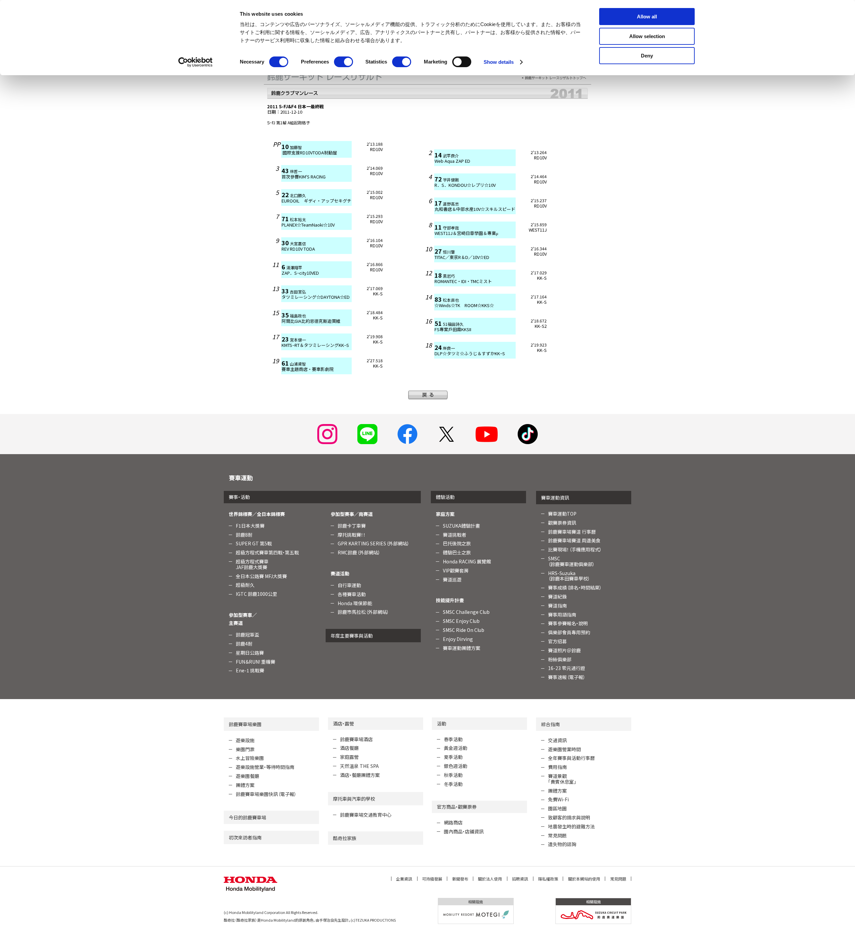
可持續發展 (432, 879)
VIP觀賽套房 (456, 570)
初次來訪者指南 (245, 837)
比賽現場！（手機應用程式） (575, 549)
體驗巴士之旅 (457, 552)
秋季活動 (453, 775)
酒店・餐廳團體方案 (360, 775)
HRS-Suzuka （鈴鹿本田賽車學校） (569, 576)
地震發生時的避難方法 (571, 826)
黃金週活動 (455, 748)
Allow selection (647, 36)
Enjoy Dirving (458, 639)
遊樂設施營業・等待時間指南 (265, 767)
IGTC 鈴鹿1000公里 (256, 593)
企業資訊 (404, 879)
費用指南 (557, 767)
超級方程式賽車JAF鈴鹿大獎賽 (252, 564)
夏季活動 (453, 757)
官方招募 (557, 641)
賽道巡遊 (452, 579)
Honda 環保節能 (355, 603)
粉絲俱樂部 (559, 659)
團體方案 (245, 785)
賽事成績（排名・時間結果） (575, 587)
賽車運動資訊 (555, 497)
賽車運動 (241, 477)
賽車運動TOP (562, 513)
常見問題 (557, 835)
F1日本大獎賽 (250, 525)
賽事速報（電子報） (566, 677)
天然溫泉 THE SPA (359, 766)
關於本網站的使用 (584, 879)
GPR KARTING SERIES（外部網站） (373, 543)
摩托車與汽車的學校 (354, 798)
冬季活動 (453, 784)
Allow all (647, 16)
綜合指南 (550, 724)
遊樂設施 (245, 740)
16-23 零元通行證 (566, 668)
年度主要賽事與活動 (352, 635)
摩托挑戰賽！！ (352, 534)
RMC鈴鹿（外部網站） (359, 552)
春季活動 (453, 739)
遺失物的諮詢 (562, 844)
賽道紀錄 (557, 596)
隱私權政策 (548, 879)
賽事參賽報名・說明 (568, 623)
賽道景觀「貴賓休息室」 (562, 779)
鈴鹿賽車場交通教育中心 (365, 814)
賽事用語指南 (562, 614)
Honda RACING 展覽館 (467, 561)
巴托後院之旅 (457, 543)
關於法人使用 (490, 879)
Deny (647, 55)
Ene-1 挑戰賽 (250, 670)
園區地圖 (557, 808)
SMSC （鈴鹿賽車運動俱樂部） (571, 561)
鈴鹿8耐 (244, 534)
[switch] (343, 61)
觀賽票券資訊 (562, 522)
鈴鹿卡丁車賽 (352, 525)
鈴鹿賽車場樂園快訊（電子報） (266, 794)
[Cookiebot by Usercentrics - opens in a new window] (195, 62)
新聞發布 (460, 879)
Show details (499, 62)
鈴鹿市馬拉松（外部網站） (363, 612)
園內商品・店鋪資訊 (464, 831)
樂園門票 (245, 749)
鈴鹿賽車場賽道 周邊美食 (574, 540)
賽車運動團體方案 (461, 648)
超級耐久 (245, 584)
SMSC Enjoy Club (461, 621)
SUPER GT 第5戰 (254, 543)
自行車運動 (349, 585)
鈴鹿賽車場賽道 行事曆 (572, 531)
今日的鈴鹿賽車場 (247, 817)
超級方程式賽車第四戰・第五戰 (267, 552)
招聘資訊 (520, 879)
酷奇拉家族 (344, 838)
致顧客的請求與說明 (569, 817)
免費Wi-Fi (558, 799)
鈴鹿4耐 (244, 643)
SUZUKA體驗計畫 (461, 525)
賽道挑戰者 (454, 534)
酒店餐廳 (349, 748)
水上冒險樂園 (250, 758)
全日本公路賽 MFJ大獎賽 (261, 576)
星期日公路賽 (250, 652)
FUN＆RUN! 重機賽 (255, 661)
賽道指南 (557, 605)
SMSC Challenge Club (466, 612)
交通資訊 (557, 740)
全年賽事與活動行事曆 (571, 758)
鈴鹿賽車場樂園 (245, 724)
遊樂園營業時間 (564, 749)
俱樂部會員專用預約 (569, 632)
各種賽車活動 (352, 594)
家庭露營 (349, 757)
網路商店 (453, 822)
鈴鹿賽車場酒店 (356, 739)
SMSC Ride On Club (463, 630)
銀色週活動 (455, 766)
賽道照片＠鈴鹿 (564, 650)
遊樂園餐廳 (247, 776)
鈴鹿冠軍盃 (247, 634)
